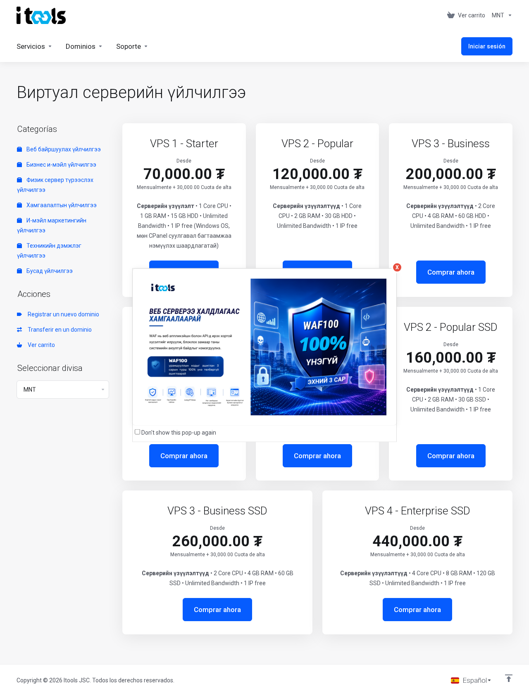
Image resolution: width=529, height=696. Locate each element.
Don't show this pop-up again (178, 432)
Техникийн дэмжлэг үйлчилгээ (49, 250)
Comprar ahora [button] (450, 272)
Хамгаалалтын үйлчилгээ (61, 205)
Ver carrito (40, 345)
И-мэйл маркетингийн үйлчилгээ (51, 225)
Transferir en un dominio (58, 329)
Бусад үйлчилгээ (49, 271)
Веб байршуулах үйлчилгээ (63, 149)
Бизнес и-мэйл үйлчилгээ (60, 164)
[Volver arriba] (508, 678)
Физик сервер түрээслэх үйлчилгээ (55, 185)
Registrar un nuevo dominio (62, 314)
